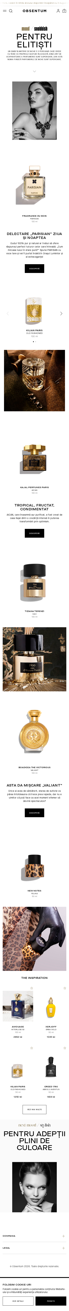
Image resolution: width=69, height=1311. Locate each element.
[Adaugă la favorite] (31, 988)
